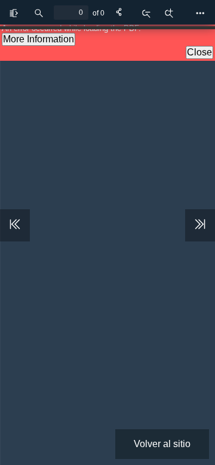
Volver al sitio (162, 444)
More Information (38, 39)
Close (199, 52)
